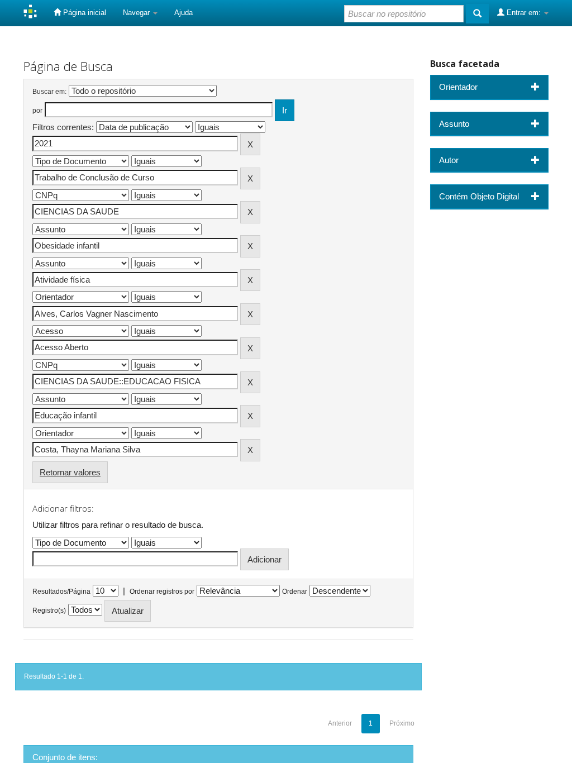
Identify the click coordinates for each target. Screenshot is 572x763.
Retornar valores (70, 472)
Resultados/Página (61, 591)
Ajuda (183, 12)
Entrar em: (523, 12)
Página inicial (83, 12)
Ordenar (294, 591)
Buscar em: (49, 92)
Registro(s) (49, 610)
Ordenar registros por (162, 591)
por (37, 111)
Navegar (137, 12)
